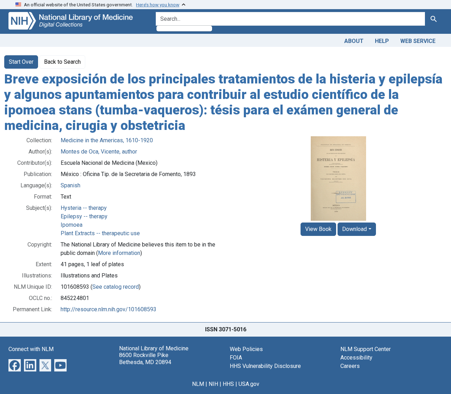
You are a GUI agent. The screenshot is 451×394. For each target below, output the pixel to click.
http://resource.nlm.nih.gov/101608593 (108, 309)
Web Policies (246, 349)
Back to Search (62, 61)
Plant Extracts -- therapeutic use (100, 233)
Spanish (70, 185)
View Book (318, 229)
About (354, 41)
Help (382, 41)
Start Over (21, 61)
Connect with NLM (31, 349)
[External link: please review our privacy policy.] (14, 365)
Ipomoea (71, 224)
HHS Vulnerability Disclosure (265, 366)
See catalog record (115, 286)
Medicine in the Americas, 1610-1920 (107, 140)
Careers (350, 366)
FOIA (236, 357)
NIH (213, 384)
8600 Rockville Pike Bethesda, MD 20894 (145, 358)
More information (119, 253)
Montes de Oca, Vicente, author (99, 151)
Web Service (417, 41)
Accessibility (356, 357)
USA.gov (249, 384)
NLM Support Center (365, 349)
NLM (198, 384)
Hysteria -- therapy (84, 208)
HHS (228, 384)
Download (354, 229)
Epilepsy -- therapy (84, 216)
